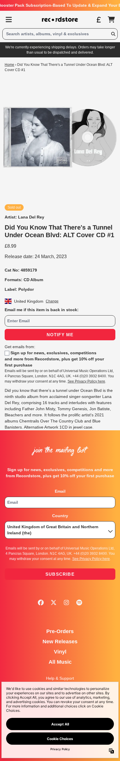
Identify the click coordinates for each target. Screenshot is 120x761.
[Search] (113, 34)
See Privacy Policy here (86, 381)
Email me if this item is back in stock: (42, 309)
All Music (60, 662)
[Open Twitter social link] (53, 602)
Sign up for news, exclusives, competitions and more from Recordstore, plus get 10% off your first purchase (54, 358)
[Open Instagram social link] (66, 602)
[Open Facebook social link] (40, 602)
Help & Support (60, 678)
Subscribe (60, 574)
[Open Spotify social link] (79, 602)
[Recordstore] (60, 19)
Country (60, 515)
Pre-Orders (60, 631)
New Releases (60, 641)
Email (60, 491)
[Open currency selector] (98, 19)
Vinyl (60, 652)
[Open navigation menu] (8, 19)
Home (9, 65)
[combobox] (60, 34)
